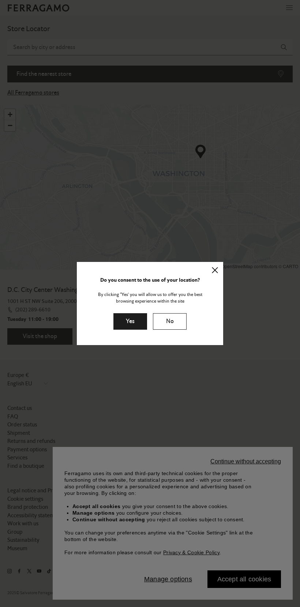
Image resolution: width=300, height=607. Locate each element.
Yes (130, 321)
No (170, 321)
